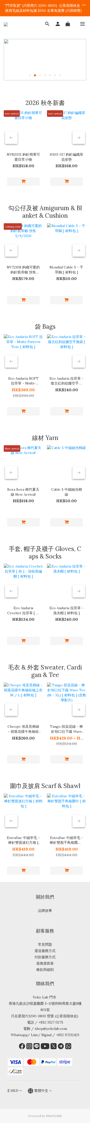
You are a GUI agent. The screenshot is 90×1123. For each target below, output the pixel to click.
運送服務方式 (45, 950)
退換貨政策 (45, 963)
